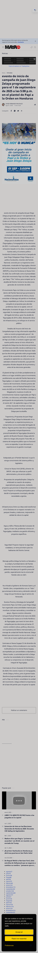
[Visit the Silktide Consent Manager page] (30, 945)
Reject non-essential (19, 938)
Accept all (19, 932)
